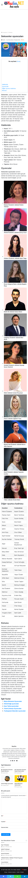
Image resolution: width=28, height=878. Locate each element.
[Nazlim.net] (14, 4)
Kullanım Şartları (12, 872)
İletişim (22, 872)
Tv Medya (10, 32)
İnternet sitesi (4, 827)
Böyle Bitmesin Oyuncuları (13, 701)
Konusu (4, 90)
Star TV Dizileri (5, 845)
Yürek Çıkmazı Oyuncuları (12, 708)
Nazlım (25, 869)
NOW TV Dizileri (5, 849)
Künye (5, 872)
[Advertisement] (14, 20)
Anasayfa (4, 32)
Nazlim (3, 39)
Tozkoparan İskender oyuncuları (15, 711)
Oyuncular (5, 86)
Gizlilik (18, 872)
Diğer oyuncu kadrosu (9, 88)
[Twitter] (15, 761)
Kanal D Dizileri (5, 853)
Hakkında (5, 84)
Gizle (18, 61)
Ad (2, 815)
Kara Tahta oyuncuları (11, 706)
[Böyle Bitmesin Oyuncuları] (21, 778)
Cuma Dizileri (4, 862)
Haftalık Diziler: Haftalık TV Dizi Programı (12, 857)
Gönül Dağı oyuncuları (11, 704)
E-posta (3, 821)
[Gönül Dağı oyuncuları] (7, 778)
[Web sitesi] (11, 761)
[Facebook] (13, 761)
